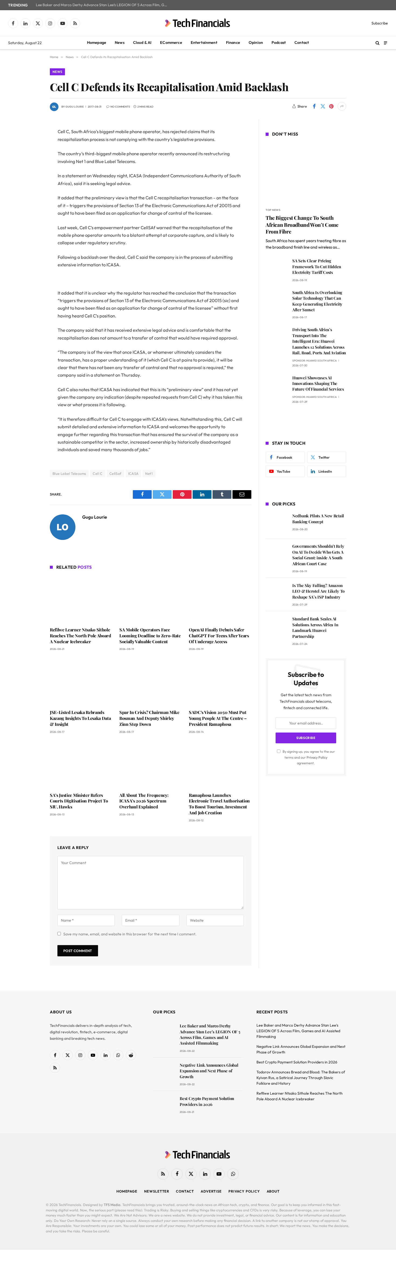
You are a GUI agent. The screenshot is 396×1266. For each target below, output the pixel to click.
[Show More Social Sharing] (342, 106)
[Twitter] (31, 159)
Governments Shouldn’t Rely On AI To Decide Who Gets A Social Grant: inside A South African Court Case (318, 554)
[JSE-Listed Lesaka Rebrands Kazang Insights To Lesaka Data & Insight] (81, 681)
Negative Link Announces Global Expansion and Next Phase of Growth (209, 1070)
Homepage (96, 42)
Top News (273, 210)
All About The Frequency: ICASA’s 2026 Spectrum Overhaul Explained (143, 801)
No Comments (120, 106)
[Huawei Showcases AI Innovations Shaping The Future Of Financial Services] (276, 385)
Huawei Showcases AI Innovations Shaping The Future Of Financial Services (318, 383)
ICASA (133, 473)
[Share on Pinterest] (331, 106)
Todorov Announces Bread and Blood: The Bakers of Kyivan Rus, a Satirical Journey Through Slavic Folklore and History (300, 1078)
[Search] (377, 43)
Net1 (149, 473)
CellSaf (115, 473)
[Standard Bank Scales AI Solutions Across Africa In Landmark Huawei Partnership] (276, 626)
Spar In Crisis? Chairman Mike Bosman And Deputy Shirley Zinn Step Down (149, 718)
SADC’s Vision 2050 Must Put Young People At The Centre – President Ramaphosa (218, 718)
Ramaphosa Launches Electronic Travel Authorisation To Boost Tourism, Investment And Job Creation (219, 803)
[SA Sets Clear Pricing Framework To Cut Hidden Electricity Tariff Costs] (276, 268)
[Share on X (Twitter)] (323, 106)
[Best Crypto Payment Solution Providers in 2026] (164, 1106)
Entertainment (204, 42)
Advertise (211, 1191)
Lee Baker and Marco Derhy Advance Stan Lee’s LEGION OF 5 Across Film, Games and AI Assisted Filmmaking (103, 5)
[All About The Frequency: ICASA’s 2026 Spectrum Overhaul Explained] (150, 764)
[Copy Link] (31, 214)
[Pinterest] (31, 187)
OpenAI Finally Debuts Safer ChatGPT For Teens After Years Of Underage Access (219, 635)
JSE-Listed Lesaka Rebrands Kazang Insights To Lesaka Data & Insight (80, 718)
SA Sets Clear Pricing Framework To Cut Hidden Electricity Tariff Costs (316, 266)
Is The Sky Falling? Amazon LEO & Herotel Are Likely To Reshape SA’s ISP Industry (318, 591)
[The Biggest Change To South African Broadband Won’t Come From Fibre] (306, 173)
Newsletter (156, 1191)
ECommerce (171, 42)
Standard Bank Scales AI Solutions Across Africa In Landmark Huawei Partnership (315, 627)
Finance (233, 42)
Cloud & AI (142, 42)
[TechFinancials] (198, 23)
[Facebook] (31, 145)
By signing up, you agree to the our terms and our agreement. (308, 757)
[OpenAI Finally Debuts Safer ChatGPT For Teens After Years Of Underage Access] (220, 599)
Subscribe (379, 23)
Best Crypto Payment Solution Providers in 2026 (207, 1101)
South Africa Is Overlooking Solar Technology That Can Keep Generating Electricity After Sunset (317, 301)
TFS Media (112, 1205)
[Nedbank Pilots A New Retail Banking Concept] (276, 523)
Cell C (97, 473)
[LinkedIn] (31, 173)
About (273, 1191)
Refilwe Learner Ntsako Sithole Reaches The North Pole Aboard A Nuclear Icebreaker (80, 635)
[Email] (31, 200)
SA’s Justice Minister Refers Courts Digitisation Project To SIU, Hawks (79, 801)
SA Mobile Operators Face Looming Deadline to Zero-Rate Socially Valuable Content (150, 635)
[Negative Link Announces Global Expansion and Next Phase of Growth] (164, 1073)
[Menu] (385, 43)
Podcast (279, 42)
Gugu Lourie (74, 106)
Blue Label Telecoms (69, 473)
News (119, 42)
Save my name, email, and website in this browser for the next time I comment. (129, 934)
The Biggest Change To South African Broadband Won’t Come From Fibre (302, 224)
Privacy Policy (317, 757)
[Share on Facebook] (314, 106)
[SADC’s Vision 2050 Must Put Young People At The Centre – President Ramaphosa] (220, 681)
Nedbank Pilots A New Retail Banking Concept (318, 518)
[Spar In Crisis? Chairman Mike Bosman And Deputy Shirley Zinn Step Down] (150, 681)
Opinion (256, 42)
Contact (301, 42)
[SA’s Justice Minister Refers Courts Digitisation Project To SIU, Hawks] (81, 764)
